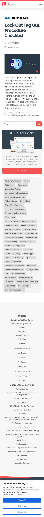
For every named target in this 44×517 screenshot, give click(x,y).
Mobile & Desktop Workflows (22, 324)
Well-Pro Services (22, 389)
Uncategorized (24, 286)
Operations (30, 258)
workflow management (14, 290)
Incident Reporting (28, 225)
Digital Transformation (14, 205)
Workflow (22, 328)
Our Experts (22, 362)
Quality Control (32, 270)
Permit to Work (22, 427)
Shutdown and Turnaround (27, 282)
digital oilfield (25, 201)
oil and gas (28, 249)
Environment (10, 217)
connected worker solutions (16, 193)
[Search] (39, 123)
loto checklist (20, 115)
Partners (22, 357)
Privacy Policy (22, 376)
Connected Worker (12, 189)
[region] (22, 498)
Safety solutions (26, 278)
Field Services (22, 455)
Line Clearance (31, 233)
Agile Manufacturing (13, 181)
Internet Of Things (12, 229)
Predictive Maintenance (14, 266)
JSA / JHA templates (13, 233)
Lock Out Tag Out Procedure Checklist (22, 30)
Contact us (22, 380)
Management (31, 237)
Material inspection (27, 241)
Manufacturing (11, 241)
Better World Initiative (22, 348)
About (22, 344)
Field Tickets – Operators (22, 410)
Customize (22, 506)
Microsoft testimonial (22, 398)
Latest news (22, 367)
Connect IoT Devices (22, 335)
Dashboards (22, 331)
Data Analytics (11, 201)
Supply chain (10, 286)
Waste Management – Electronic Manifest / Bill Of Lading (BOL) (22, 435)
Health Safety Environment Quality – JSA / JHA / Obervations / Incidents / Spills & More (22, 418)
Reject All (22, 512)
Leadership (22, 353)
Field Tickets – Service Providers (22, 406)
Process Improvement (14, 270)
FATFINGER (14, 43)
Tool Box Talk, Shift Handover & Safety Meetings (22, 431)
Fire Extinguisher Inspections (22, 423)
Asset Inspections (22, 444)
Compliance (22, 185)
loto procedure (33, 115)
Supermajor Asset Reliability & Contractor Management (22, 394)
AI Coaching (22, 339)
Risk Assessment (18, 274)
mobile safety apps (13, 249)
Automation (10, 185)
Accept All (22, 500)
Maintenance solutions (14, 237)
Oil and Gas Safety (12, 254)
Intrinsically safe (29, 229)
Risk (6, 274)
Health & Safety (11, 225)
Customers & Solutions (22, 385)
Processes (31, 266)
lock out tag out (14, 113)
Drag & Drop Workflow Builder (22, 320)
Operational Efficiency (14, 258)
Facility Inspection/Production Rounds (20, 221)
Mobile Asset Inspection (15, 245)
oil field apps (28, 254)
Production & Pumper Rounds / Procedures (22, 448)
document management (15, 209)
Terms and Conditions (22, 371)
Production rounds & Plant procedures (22, 452)
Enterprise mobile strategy (16, 213)
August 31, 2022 (14, 47)
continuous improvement (15, 197)
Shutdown (9, 282)
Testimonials (21, 402)
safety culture (10, 278)
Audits (26, 181)
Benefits (22, 316)
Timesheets (22, 414)
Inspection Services (22, 463)
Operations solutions (13, 262)
